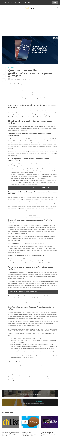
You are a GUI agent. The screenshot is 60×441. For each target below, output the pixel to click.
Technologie (12, 430)
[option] (10, 427)
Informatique (40, 401)
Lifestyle (19, 393)
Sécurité (11, 67)
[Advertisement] (30, 23)
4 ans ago (18, 79)
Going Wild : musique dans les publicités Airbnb (28, 394)
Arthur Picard (13, 79)
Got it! (54, 2)
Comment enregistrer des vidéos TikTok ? (33, 403)
